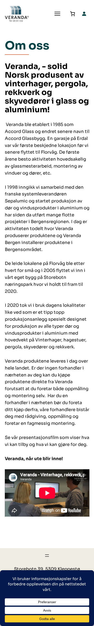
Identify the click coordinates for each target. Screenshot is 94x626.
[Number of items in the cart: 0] (73, 14)
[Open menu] (57, 13)
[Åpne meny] (47, 555)
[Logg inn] (84, 13)
